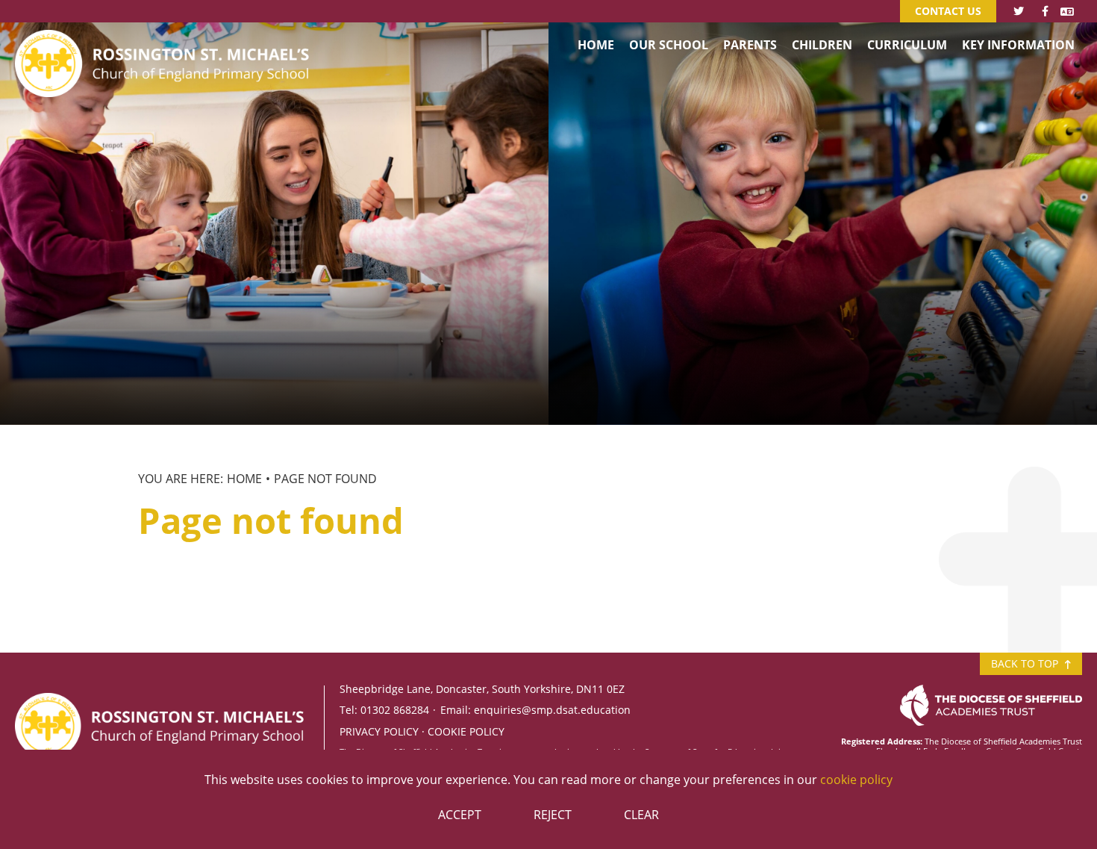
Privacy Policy (379, 731)
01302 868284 (394, 710)
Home (244, 478)
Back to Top (1026, 663)
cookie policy (856, 779)
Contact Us (948, 11)
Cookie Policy (466, 731)
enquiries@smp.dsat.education (552, 710)
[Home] (164, 41)
